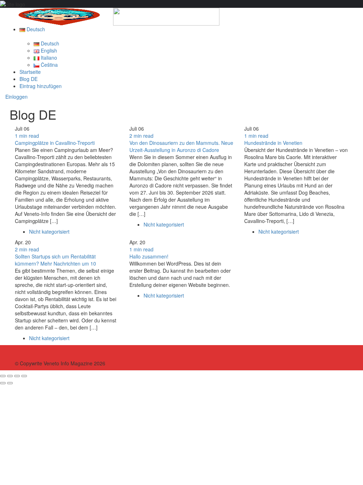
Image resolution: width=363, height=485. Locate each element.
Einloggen (16, 96)
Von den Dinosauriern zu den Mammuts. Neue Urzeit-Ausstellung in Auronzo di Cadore (181, 146)
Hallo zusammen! (148, 256)
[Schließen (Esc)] (3, 376)
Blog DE (28, 78)
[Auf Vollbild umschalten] (17, 376)
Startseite (30, 71)
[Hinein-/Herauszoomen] (24, 376)
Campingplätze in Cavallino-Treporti (55, 142)
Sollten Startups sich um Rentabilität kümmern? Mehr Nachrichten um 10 (55, 260)
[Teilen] (10, 376)
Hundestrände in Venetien (273, 142)
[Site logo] (59, 16)
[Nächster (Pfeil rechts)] (10, 383)
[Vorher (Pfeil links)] (3, 383)
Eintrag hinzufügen (40, 85)
